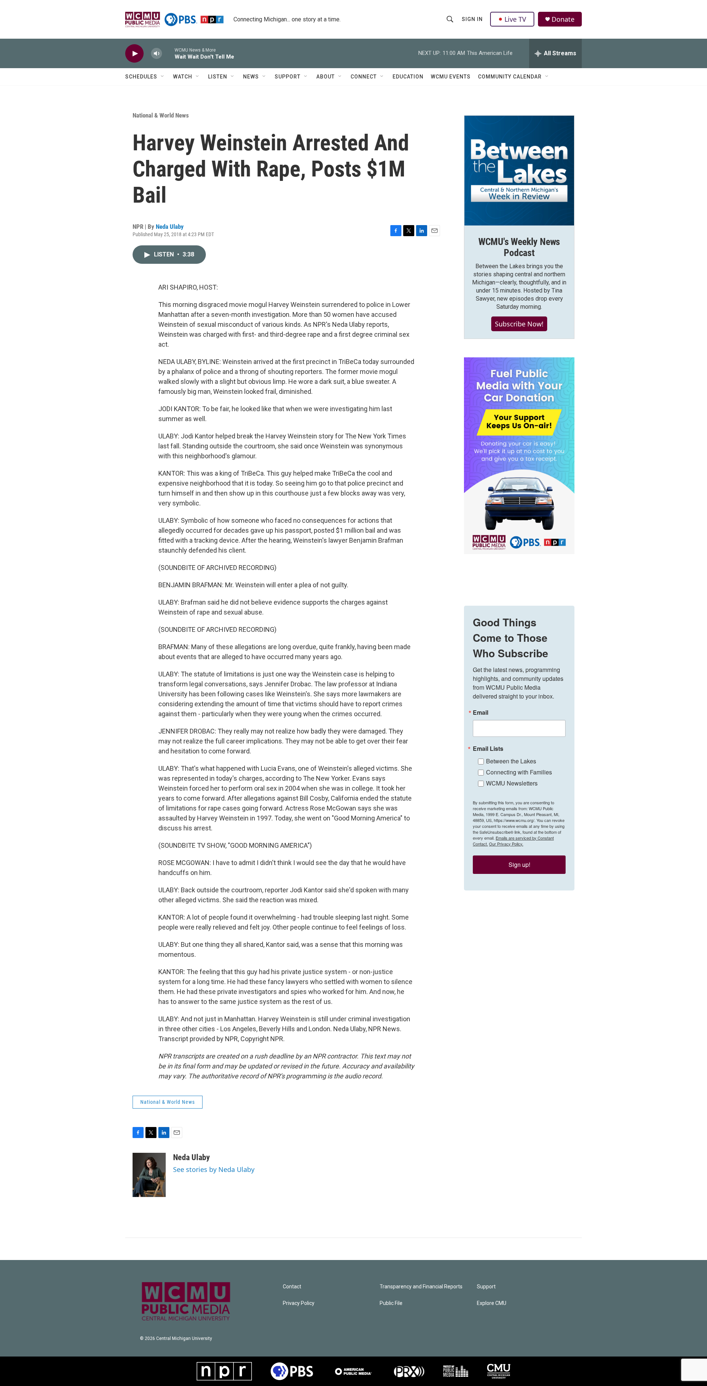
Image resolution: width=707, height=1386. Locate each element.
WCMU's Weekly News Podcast (519, 247)
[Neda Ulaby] (149, 1175)
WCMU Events (451, 77)
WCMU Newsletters (512, 783)
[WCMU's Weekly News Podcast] (519, 170)
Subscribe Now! (519, 323)
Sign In (472, 19)
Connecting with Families (519, 772)
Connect (364, 77)
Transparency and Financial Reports (421, 1286)
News (251, 77)
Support (287, 77)
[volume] (156, 53)
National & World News (161, 115)
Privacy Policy (298, 1303)
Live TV (515, 19)
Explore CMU (491, 1303)
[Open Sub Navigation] (163, 77)
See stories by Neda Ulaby (213, 1169)
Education (408, 77)
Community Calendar (510, 77)
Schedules (141, 77)
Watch (182, 77)
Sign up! (519, 864)
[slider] (168, 53)
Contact (292, 1286)
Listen (217, 77)
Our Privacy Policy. (506, 844)
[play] (134, 53)
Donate (563, 19)
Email (480, 712)
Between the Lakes (511, 761)
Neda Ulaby (170, 226)
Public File (391, 1303)
